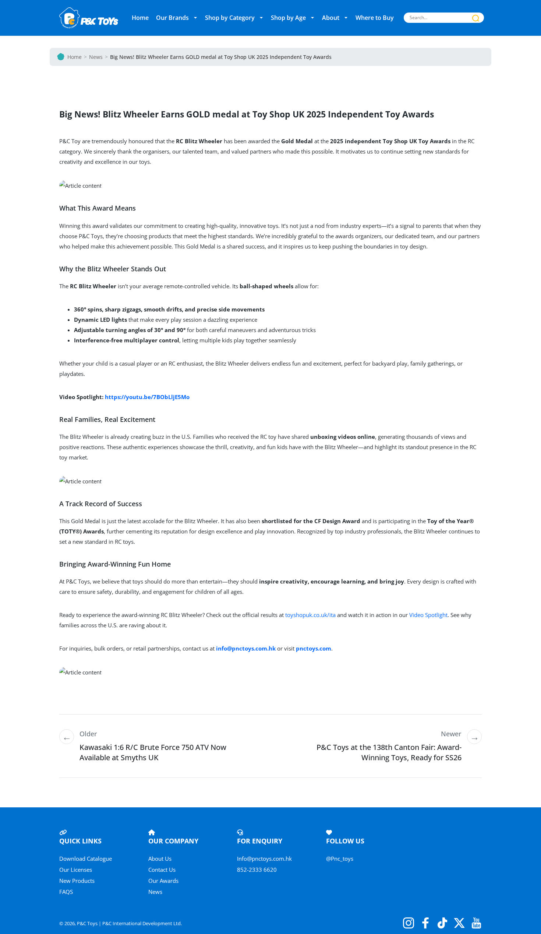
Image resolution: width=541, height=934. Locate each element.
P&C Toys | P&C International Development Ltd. (129, 923)
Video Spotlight (428, 614)
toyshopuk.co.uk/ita (310, 614)
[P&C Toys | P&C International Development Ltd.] (88, 17)
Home (74, 56)
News (96, 56)
